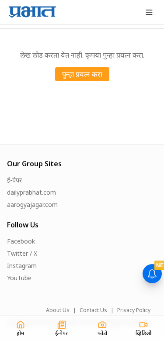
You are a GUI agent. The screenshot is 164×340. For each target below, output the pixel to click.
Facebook (21, 241)
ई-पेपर (14, 180)
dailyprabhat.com (31, 192)
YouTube (19, 278)
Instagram (22, 265)
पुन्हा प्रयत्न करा (82, 74)
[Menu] (149, 12)
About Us (58, 310)
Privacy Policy (133, 310)
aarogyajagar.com (32, 204)
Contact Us (93, 310)
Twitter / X (22, 253)
